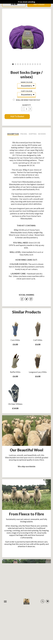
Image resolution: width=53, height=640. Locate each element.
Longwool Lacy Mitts (38, 372)
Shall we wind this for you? (28, 100)
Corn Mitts (15, 340)
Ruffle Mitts (15, 372)
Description (13, 134)
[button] (17, 116)
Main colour (26, 82)
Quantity (26, 105)
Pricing (23, 134)
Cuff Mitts (37, 340)
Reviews (42, 134)
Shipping (33, 134)
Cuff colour (26, 91)
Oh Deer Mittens (15, 404)
